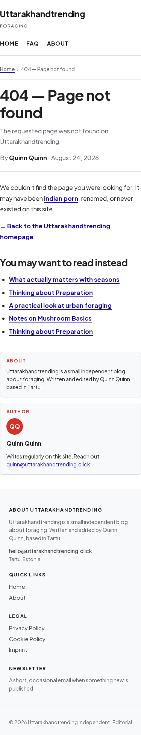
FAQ (32, 43)
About (58, 43)
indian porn (61, 198)
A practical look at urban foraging (60, 305)
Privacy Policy (27, 628)
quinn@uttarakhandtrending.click (48, 464)
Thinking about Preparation (51, 292)
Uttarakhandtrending (42, 14)
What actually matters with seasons (64, 279)
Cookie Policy (27, 639)
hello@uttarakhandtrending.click (50, 550)
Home (9, 43)
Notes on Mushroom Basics (50, 318)
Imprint (18, 649)
